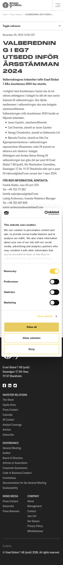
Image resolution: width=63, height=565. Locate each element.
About (30, 501)
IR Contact (8, 419)
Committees (9, 478)
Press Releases (11, 511)
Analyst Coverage (12, 424)
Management (34, 506)
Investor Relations (15, 394)
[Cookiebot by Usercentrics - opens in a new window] (45, 213)
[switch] (54, 281)
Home (5, 14)
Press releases (16, 14)
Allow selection (31, 338)
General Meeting (12, 448)
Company (33, 496)
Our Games (33, 521)
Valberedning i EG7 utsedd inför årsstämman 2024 (39, 14)
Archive (7, 429)
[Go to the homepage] (12, 5)
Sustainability (10, 488)
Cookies (7, 546)
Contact (31, 511)
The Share (8, 399)
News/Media (10, 496)
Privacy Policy (35, 526)
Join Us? (31, 516)
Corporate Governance (15, 468)
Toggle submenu (11, 26)
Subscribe (8, 434)
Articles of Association (15, 463)
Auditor (7, 453)
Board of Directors (13, 458)
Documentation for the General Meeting (24, 482)
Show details (45, 316)
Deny (32, 349)
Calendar (8, 414)
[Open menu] (57, 5)
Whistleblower (35, 531)
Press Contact (10, 409)
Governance (11, 443)
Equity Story (9, 404)
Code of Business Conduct (17, 472)
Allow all (32, 327)
